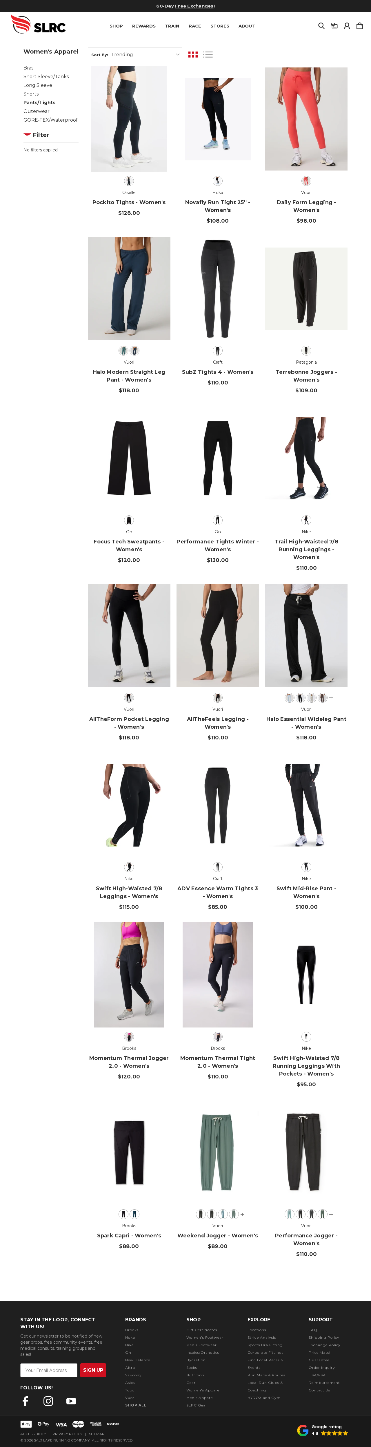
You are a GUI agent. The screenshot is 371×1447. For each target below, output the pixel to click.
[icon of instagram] (48, 1401)
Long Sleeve (37, 85)
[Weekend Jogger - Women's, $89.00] (218, 1152)
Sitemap (97, 1434)
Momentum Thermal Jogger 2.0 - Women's (129, 1062)
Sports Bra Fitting (265, 1345)
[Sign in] (347, 24)
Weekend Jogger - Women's (217, 1235)
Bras (28, 68)
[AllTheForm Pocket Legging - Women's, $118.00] (129, 635)
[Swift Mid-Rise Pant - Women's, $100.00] (306, 805)
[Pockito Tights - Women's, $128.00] (129, 119)
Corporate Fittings (265, 1352)
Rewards (144, 26)
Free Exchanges (194, 6)
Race (195, 26)
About (247, 26)
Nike (129, 1345)
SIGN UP (93, 1370)
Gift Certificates (201, 1330)
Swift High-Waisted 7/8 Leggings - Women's (129, 892)
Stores (219, 26)
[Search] (321, 24)
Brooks (132, 1330)
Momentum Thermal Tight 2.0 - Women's (217, 1062)
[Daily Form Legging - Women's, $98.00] (306, 119)
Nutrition (195, 1375)
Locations (257, 1330)
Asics (130, 1382)
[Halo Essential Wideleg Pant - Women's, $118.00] (306, 635)
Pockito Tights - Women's (129, 202)
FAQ (313, 1330)
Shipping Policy (324, 1337)
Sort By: (99, 54)
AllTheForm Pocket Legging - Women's (129, 723)
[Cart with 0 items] (359, 24)
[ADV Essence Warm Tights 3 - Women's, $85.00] (218, 805)
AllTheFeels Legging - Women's (218, 723)
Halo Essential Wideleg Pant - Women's (306, 723)
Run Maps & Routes (266, 1375)
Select (129, 155)
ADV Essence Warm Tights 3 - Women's (217, 892)
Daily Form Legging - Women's (306, 206)
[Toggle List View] (207, 54)
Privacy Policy (67, 1434)
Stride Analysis (262, 1337)
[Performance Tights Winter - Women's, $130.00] (218, 458)
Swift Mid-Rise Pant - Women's (306, 892)
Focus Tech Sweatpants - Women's (129, 545)
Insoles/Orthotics (202, 1352)
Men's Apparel (200, 1397)
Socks (191, 1367)
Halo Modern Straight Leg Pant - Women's (129, 376)
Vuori (130, 1397)
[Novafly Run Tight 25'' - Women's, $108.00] (218, 119)
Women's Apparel (203, 1390)
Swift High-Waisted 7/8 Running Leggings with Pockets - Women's (306, 1066)
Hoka (130, 1337)
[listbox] (145, 54)
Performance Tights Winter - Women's (218, 545)
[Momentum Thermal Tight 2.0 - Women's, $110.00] (218, 974)
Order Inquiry (322, 1367)
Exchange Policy (325, 1345)
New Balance (137, 1360)
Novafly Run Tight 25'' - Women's (217, 206)
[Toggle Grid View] (193, 54)
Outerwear (36, 111)
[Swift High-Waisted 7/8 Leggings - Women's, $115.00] (129, 805)
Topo (129, 1390)
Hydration (196, 1360)
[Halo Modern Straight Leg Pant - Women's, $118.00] (129, 288)
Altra (130, 1367)
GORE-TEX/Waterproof (50, 120)
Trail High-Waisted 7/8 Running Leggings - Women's (306, 549)
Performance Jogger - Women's (306, 1239)
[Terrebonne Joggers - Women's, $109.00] (306, 288)
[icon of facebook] (25, 1401)
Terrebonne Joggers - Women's (306, 376)
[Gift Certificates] (334, 24)
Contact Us (319, 1390)
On (128, 1352)
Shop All (136, 1405)
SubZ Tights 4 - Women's (218, 372)
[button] (322, 1430)
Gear (191, 1382)
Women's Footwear (204, 1337)
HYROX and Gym (264, 1397)
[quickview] (159, 94)
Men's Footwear (201, 1345)
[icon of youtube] (71, 1401)
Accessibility (33, 1434)
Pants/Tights (39, 102)
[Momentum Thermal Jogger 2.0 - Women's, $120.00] (129, 974)
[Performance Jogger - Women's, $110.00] (306, 1152)
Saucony (133, 1375)
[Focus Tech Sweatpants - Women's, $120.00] (129, 458)
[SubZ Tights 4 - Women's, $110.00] (218, 288)
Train (172, 26)
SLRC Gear (196, 1405)
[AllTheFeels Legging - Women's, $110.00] (218, 635)
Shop (116, 26)
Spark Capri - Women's (129, 1235)
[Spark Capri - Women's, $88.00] (129, 1152)
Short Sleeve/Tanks (46, 76)
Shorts (31, 94)
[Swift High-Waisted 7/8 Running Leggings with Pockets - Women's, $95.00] (306, 974)
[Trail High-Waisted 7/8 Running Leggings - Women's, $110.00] (306, 458)
